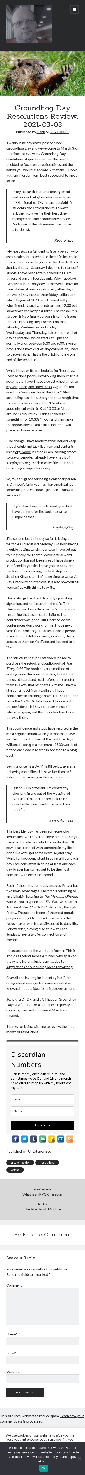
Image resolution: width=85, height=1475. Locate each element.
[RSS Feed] (69, 1139)
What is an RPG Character (42, 1194)
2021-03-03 (59, 132)
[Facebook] (15, 1139)
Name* (11, 1334)
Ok (44, 1468)
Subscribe (43, 1125)
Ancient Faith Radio (34, 907)
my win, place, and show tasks (29, 386)
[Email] (60, 1139)
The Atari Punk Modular (42, 1209)
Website (13, 1372)
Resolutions (47, 1162)
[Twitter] (24, 1139)
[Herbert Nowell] (29, 41)
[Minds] (51, 1139)
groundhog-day (20, 1162)
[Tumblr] (33, 1139)
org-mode (23, 452)
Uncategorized (39, 1151)
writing (15, 1169)
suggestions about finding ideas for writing (39, 967)
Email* (11, 1353)
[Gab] (42, 1139)
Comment (14, 1285)
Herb (41, 132)
